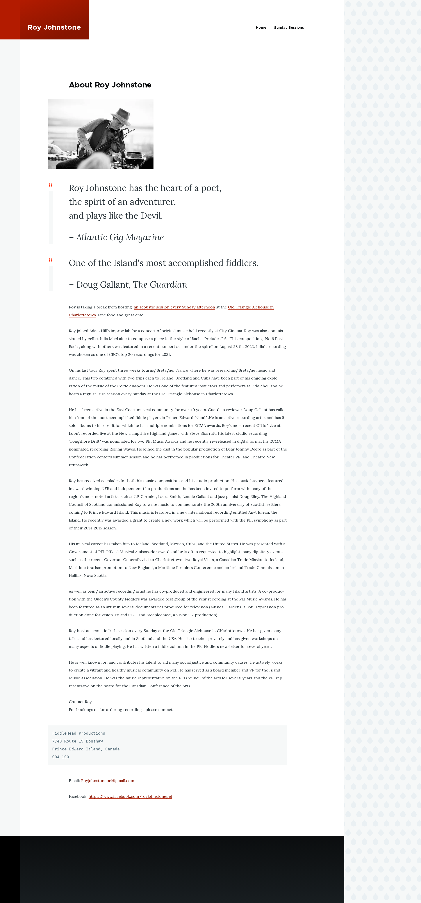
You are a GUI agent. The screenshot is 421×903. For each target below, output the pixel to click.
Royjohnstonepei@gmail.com (107, 780)
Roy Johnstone (54, 27)
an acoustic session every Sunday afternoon (174, 307)
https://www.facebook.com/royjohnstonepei (130, 796)
